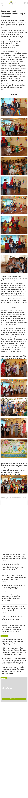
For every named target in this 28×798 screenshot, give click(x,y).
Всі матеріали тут (14, 699)
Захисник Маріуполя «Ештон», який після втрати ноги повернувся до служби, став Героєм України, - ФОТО (14, 556)
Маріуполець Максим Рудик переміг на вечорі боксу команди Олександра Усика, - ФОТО (14, 587)
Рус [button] (26, 2)
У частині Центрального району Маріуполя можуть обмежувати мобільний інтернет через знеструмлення (13, 670)
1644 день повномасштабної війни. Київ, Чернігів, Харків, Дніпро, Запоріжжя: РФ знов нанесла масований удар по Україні (13, 628)
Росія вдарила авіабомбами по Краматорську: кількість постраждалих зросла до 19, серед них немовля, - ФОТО (13, 567)
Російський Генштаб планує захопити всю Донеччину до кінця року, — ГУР (12, 642)
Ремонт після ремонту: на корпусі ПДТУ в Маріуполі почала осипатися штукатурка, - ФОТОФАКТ (14, 577)
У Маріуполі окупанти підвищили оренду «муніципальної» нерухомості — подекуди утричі (14, 608)
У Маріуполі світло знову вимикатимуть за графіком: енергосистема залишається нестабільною (11, 597)
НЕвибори (7, 688)
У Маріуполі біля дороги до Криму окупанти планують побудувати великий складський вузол (13, 618)
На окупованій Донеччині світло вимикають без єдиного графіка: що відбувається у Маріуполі (14, 661)
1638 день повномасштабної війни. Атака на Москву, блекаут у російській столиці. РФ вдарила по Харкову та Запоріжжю (14, 651)
